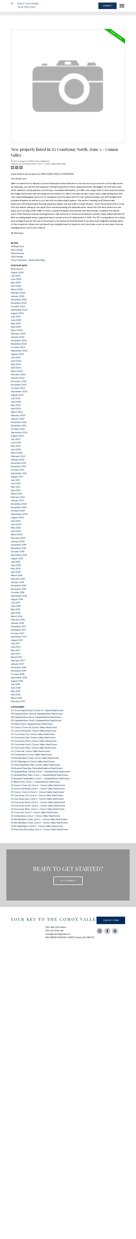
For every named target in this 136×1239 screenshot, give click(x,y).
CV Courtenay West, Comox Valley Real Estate (33, 747)
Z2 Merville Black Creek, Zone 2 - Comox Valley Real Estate (39, 819)
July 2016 (15, 684)
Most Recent (17, 269)
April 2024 (16, 367)
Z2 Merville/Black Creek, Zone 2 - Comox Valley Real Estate (39, 822)
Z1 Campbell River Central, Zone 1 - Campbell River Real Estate (40, 771)
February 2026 (18, 292)
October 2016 (17, 674)
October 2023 (18, 388)
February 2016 (18, 701)
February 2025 (18, 333)
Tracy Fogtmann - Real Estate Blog (28, 260)
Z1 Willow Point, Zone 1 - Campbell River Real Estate (35, 781)
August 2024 (17, 354)
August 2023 (17, 395)
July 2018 (15, 602)
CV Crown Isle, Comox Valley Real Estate (30, 751)
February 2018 (18, 619)
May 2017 (15, 650)
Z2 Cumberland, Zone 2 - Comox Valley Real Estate (35, 815)
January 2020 (18, 541)
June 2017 (16, 647)
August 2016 (17, 681)
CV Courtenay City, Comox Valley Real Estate (33, 734)
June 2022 (16, 442)
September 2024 (19, 350)
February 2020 (18, 538)
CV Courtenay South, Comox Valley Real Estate (34, 744)
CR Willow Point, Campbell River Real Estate (32, 724)
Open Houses (17, 253)
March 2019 (16, 575)
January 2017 (17, 664)
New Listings (17, 249)
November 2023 (18, 384)
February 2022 (18, 456)
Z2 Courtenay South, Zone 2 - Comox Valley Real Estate (38, 805)
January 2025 (17, 337)
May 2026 (16, 282)
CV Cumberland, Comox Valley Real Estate (31, 754)
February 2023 (18, 415)
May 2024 (16, 364)
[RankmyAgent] (115, 931)
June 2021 (16, 483)
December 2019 (18, 544)
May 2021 (15, 486)
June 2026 (16, 279)
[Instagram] (100, 931)
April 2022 (16, 449)
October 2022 (18, 429)
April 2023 (16, 408)
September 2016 (19, 677)
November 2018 (18, 589)
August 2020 (17, 517)
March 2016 (16, 698)
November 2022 (18, 425)
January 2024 (18, 378)
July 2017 (15, 643)
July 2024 (16, 357)
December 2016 (18, 667)
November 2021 (18, 466)
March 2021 (16, 493)
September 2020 (19, 514)
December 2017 (18, 626)
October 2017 (17, 633)
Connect (107, 5)
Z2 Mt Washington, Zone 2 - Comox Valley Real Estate (37, 826)
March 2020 (17, 534)
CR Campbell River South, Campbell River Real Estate (36, 720)
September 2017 (19, 636)
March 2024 (17, 371)
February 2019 (18, 578)
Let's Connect (68, 880)
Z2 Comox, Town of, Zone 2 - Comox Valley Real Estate (37, 792)
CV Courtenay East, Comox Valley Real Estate (33, 737)
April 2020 (16, 531)
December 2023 (19, 381)
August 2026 (17, 272)
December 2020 (19, 503)
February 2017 (18, 660)
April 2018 (15, 612)
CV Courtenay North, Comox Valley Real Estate (34, 741)
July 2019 (15, 561)
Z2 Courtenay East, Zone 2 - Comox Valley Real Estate (37, 798)
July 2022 (15, 439)
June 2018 (16, 606)
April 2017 (15, 653)
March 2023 (17, 412)
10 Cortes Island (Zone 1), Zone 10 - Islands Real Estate (37, 710)
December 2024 (19, 340)
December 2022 (19, 422)
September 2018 (19, 595)
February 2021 (18, 497)
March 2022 (17, 452)
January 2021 (17, 500)
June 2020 (16, 524)
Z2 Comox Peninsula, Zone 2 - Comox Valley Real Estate (38, 788)
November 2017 (18, 629)
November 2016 (18, 670)
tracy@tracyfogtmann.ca (57, 934)
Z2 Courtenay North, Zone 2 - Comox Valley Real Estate (42, 164)
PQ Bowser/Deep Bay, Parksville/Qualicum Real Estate (36, 768)
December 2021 (18, 463)
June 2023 (16, 401)
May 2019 (15, 568)
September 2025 (19, 309)
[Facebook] (107, 931)
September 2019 (19, 555)
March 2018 (16, 616)
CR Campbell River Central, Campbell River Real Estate (37, 713)
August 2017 (17, 640)
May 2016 (15, 691)
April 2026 (16, 286)
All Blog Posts (17, 246)
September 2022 (19, 432)
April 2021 (15, 490)
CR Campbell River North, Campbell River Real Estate (36, 717)
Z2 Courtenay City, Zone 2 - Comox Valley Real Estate (37, 795)
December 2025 (19, 299)
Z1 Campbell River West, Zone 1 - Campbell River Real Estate (39, 775)
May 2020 (16, 527)
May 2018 (15, 609)
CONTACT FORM (111, 920)
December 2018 (18, 585)
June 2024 (16, 360)
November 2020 (19, 507)
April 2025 (16, 326)
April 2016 (15, 694)
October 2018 (17, 592)
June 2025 (16, 320)
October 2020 (18, 510)
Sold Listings (17, 256)
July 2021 (15, 480)
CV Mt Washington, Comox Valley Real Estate (33, 761)
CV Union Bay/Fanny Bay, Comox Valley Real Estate (35, 764)
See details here (18, 178)
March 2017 (16, 657)
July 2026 (15, 275)
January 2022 (17, 459)
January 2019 (17, 582)
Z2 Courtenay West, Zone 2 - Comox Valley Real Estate (37, 809)
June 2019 (16, 565)
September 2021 (19, 473)
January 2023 (17, 418)
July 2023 (15, 398)
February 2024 (18, 374)
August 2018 (17, 599)
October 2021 (17, 469)
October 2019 (17, 551)
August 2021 (17, 476)
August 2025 (17, 313)
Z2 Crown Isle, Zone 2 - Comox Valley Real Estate (34, 812)
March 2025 (17, 330)
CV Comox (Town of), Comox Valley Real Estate (34, 727)
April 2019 (15, 572)
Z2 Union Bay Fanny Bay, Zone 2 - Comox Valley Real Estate (39, 829)
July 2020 (16, 521)
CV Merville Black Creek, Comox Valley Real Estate (35, 758)
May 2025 (16, 323)
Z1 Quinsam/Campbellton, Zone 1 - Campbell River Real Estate (40, 778)
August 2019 (17, 558)
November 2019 (18, 548)
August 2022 (17, 435)
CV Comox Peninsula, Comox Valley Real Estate (33, 730)
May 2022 (16, 446)
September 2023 (19, 391)
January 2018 (17, 623)
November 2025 (19, 303)
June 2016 (16, 687)
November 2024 (19, 343)
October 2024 (18, 347)
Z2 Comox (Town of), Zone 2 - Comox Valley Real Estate (38, 785)
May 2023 (16, 405)
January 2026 (17, 296)
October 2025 (18, 306)
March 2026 (17, 289)
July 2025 (15, 316)
